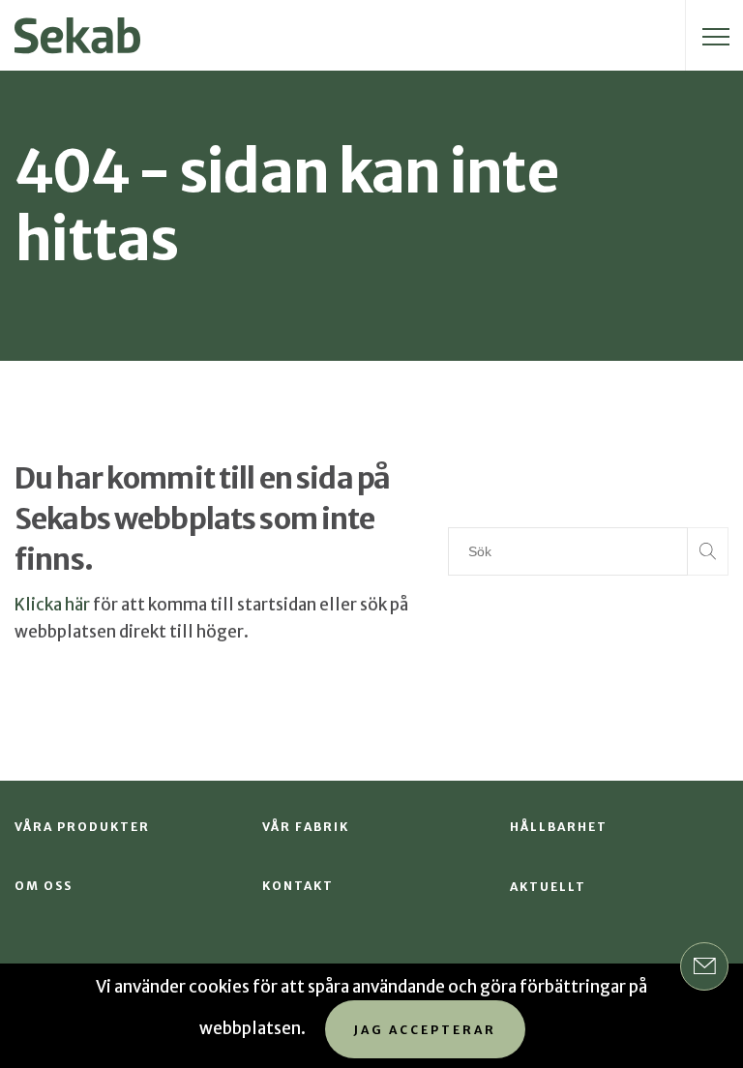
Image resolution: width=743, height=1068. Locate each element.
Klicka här (52, 604)
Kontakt (298, 885)
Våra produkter (82, 826)
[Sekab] (77, 33)
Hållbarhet (559, 826)
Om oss (44, 885)
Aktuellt (548, 886)
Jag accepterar (425, 1030)
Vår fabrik (305, 826)
